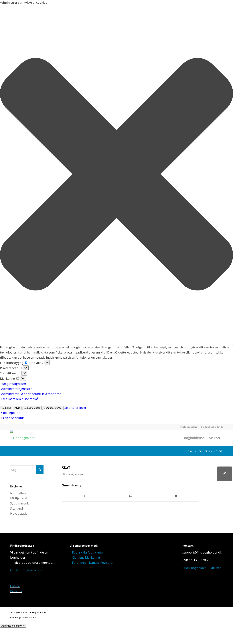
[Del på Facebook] (85, 496)
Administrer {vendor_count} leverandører (31, 394)
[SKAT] (224, 474)
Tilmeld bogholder (187, 426)
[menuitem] (188, 427)
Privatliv (16, 591)
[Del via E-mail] (176, 496)
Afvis (17, 408)
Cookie (15, 586)
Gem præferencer (53, 408)
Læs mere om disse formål (20, 399)
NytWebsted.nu (29, 617)
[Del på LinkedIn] (130, 496)
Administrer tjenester (16, 389)
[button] (116, 175)
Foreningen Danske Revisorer (93, 562)
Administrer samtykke (13, 625)
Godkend (6, 408)
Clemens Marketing (86, 557)
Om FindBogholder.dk (212, 426)
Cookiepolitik (10, 413)
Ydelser (79, 474)
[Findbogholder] (22, 438)
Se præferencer (32, 408)
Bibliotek (68, 474)
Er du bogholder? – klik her (201, 568)
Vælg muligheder (13, 383)
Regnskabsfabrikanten (88, 552)
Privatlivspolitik (12, 418)
